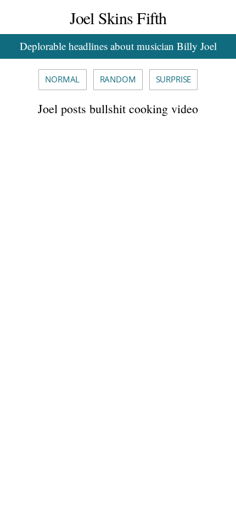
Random (118, 79)
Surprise (174, 79)
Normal (62, 79)
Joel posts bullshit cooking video (118, 108)
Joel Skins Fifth (118, 18)
